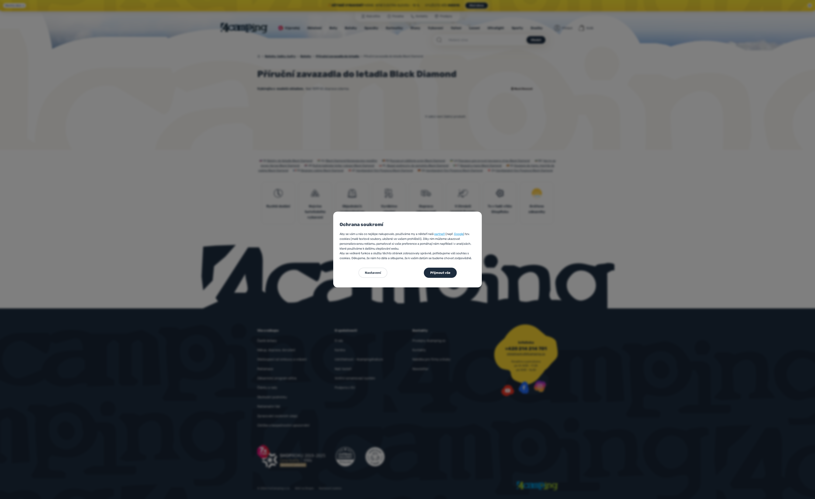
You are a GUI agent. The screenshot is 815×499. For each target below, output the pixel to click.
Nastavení (373, 273)
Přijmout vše (440, 273)
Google (458, 234)
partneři (439, 234)
